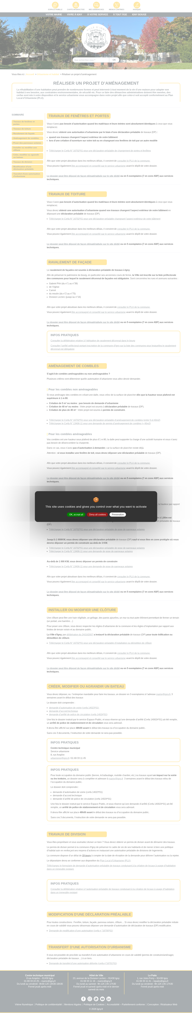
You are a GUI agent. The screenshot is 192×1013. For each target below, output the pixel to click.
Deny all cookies (97, 514)
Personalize (118, 514)
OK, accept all (76, 514)
